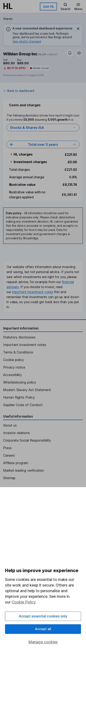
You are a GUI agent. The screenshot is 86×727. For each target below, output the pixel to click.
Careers (9, 455)
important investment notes (32, 292)
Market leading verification (23, 470)
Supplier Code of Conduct (23, 405)
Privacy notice (14, 367)
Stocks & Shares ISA (27, 127)
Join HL (48, 6)
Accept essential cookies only (43, 616)
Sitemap (9, 478)
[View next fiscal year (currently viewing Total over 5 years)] (74, 144)
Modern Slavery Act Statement (27, 390)
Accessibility (12, 375)
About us (10, 425)
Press (7, 448)
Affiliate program (15, 463)
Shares (8, 19)
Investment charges (30, 162)
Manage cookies (43, 642)
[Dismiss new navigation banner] (78, 29)
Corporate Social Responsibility (27, 440)
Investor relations (16, 433)
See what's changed (27, 41)
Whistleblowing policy (19, 382)
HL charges (23, 154)
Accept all (43, 629)
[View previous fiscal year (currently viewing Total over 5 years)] (12, 144)
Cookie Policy (24, 602)
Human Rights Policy (19, 397)
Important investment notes (24, 345)
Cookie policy (13, 360)
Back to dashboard (20, 90)
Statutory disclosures (19, 337)
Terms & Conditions (18, 352)
